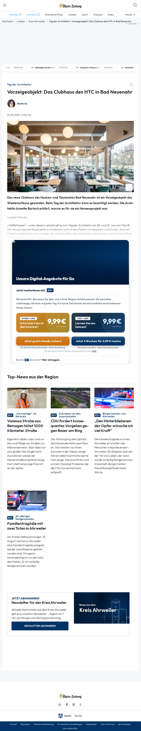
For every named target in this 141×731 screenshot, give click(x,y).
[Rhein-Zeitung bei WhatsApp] (60, 704)
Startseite (7, 21)
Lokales (21, 21)
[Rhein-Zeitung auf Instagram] (73, 704)
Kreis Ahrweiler (37, 21)
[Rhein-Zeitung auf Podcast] (80, 704)
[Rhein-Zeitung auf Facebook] (66, 704)
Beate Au (22, 103)
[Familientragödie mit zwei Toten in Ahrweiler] (27, 500)
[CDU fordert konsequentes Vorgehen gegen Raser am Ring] (70, 398)
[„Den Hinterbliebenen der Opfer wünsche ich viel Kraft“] (114, 398)
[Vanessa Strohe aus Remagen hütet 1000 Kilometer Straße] (27, 398)
